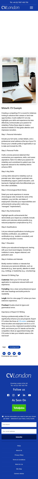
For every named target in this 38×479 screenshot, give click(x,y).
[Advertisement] (19, 31)
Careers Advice (19, 473)
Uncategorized (14, 347)
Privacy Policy (19, 455)
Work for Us (19, 464)
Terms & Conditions (19, 459)
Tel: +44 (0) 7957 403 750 (19, 2)
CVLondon (22, 321)
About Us (19, 450)
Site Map (19, 469)
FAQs (19, 446)
